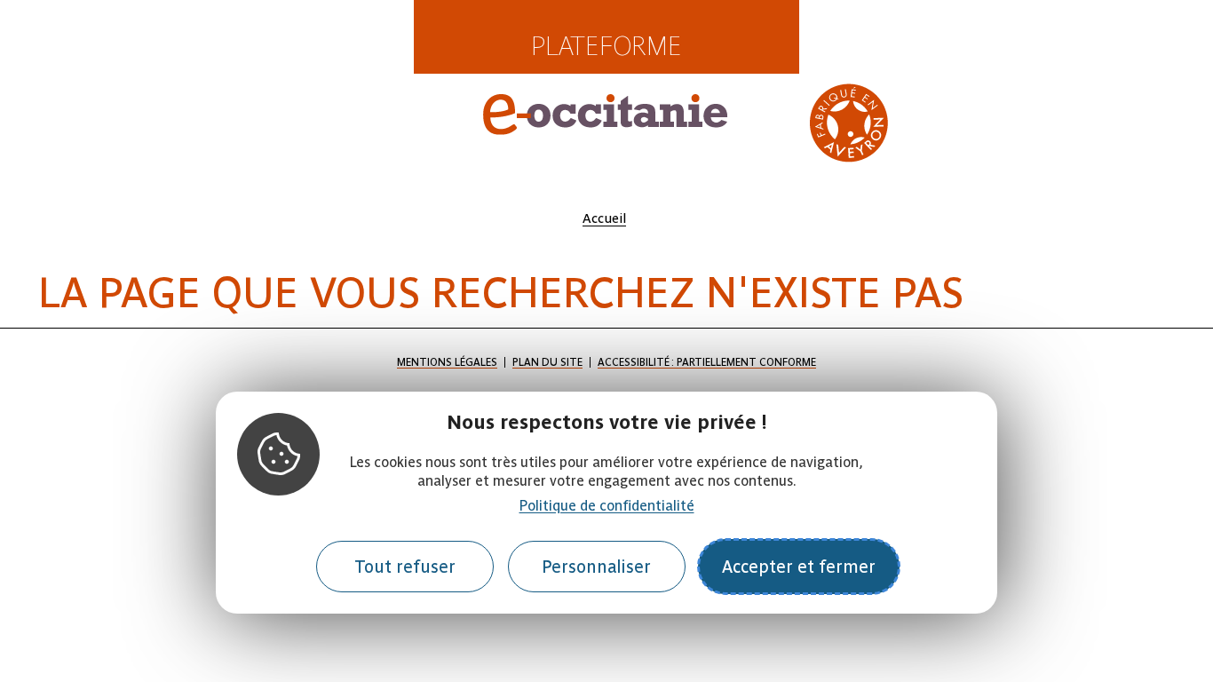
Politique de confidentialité (606, 505)
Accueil (604, 218)
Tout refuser (405, 567)
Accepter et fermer (799, 567)
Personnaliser (596, 567)
